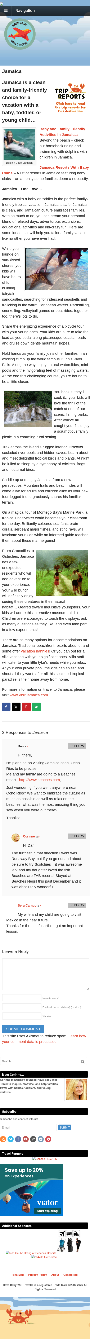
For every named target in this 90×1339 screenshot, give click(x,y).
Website (46, 1016)
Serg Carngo (27, 905)
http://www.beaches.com (39, 780)
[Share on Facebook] (6, 707)
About (55, 1275)
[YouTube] (26, 1139)
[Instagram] (41, 1139)
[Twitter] (11, 1139)
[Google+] (33, 1139)
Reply (75, 746)
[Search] (83, 1061)
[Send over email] (36, 707)
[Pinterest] (48, 1139)
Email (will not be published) (61, 1007)
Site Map (18, 1275)
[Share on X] (16, 707)
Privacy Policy (37, 1275)
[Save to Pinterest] (26, 707)
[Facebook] (18, 1139)
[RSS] (3, 1139)
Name (50, 998)
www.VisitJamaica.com (29, 695)
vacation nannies (35, 651)
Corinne (29, 836)
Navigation (25, 11)
